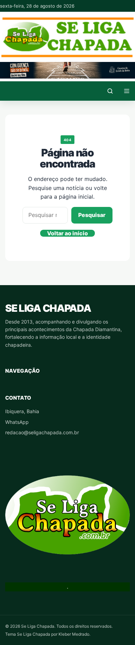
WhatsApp (17, 422)
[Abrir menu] (126, 91)
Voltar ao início (67, 233)
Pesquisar (92, 214)
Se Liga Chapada (48, 308)
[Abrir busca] (110, 91)
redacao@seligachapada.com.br (42, 432)
